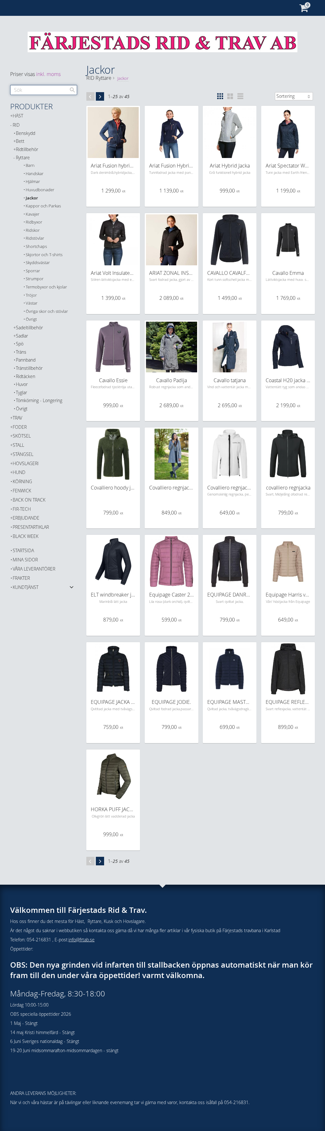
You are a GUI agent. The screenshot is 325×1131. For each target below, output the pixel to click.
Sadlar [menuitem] (22, 336)
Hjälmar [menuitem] (33, 181)
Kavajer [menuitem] (32, 214)
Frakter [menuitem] (21, 578)
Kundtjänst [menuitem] (25, 587)
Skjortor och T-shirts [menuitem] (44, 254)
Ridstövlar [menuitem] (35, 238)
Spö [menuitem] (19, 344)
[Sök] (72, 90)
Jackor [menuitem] (32, 198)
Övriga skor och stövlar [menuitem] (47, 311)
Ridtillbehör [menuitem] (27, 149)
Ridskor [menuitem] (33, 230)
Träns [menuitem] (21, 352)
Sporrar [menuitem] (33, 271)
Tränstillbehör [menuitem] (29, 368)
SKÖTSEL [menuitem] (22, 436)
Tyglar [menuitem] (21, 392)
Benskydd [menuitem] (25, 133)
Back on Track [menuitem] (29, 500)
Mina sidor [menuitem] (25, 560)
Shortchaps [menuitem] (36, 246)
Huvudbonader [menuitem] (40, 190)
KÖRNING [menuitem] (22, 481)
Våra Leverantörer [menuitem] (34, 569)
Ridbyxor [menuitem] (34, 222)
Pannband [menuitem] (26, 360)
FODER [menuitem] (20, 427)
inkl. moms (48, 74)
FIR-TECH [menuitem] (22, 509)
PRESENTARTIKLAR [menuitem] (31, 527)
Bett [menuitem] (20, 141)
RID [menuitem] (16, 125)
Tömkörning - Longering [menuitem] (39, 400)
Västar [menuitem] (31, 303)
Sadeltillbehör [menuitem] (29, 328)
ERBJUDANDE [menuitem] (26, 518)
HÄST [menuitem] (18, 116)
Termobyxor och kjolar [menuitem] (46, 287)
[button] (220, 96)
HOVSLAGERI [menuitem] (26, 463)
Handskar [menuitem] (34, 173)
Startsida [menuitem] (23, 550)
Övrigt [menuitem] (31, 319)
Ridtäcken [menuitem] (25, 376)
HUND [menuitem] (19, 472)
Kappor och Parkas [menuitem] (43, 206)
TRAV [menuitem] (17, 418)
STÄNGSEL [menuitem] (23, 454)
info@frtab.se (82, 940)
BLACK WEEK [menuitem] (25, 536)
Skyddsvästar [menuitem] (38, 262)
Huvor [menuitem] (22, 384)
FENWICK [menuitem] (22, 491)
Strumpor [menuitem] (34, 278)
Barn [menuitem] (30, 165)
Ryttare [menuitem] (23, 158)
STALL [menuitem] (18, 445)
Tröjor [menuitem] (31, 295)
